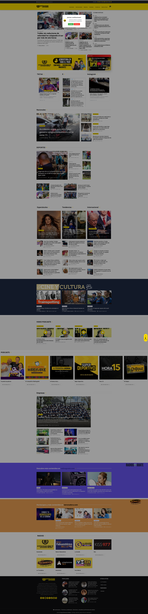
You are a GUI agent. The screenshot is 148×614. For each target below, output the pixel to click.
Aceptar (70, 24)
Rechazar (77, 24)
